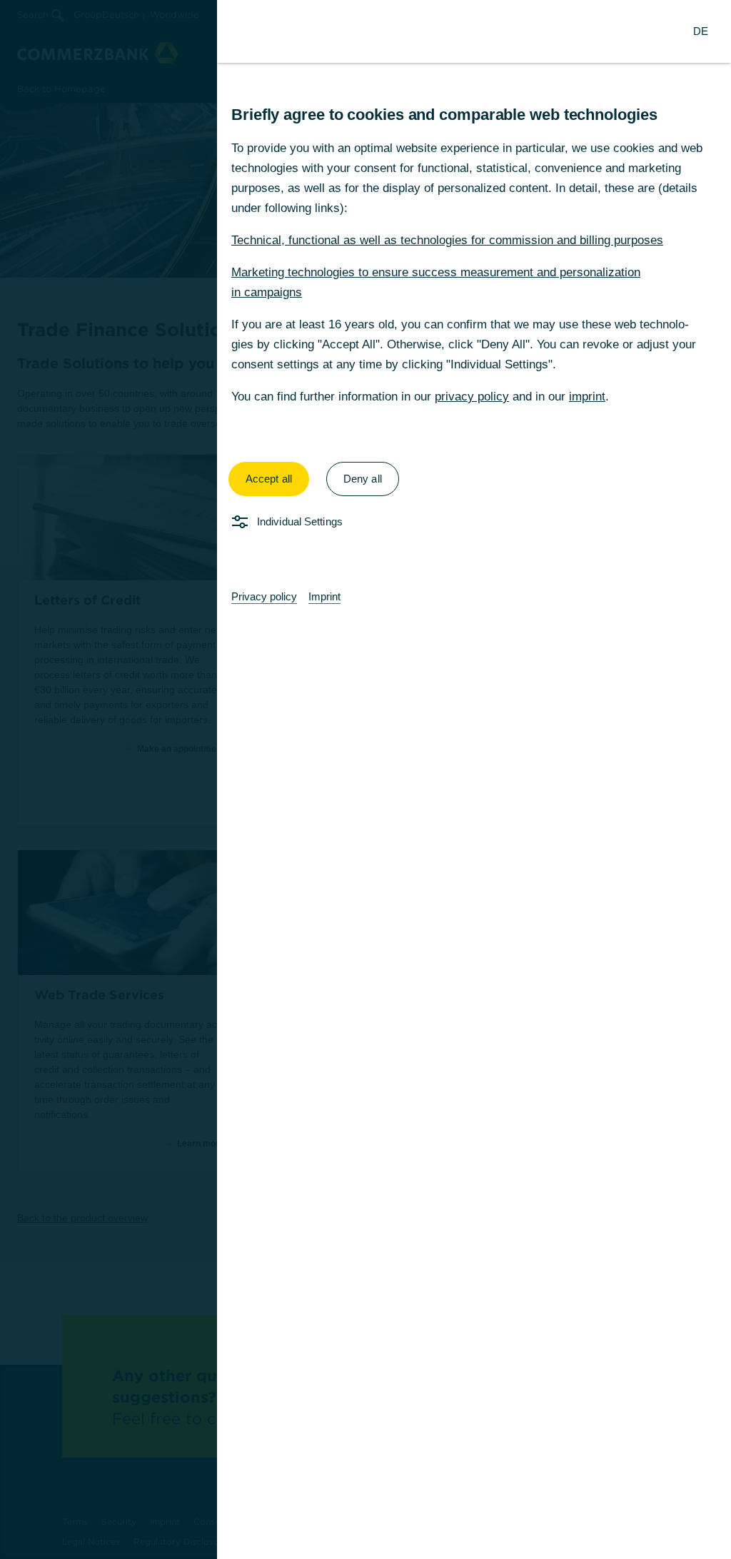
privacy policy (472, 396)
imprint (587, 396)
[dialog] (365, 779)
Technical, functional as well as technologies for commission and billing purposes (447, 240)
